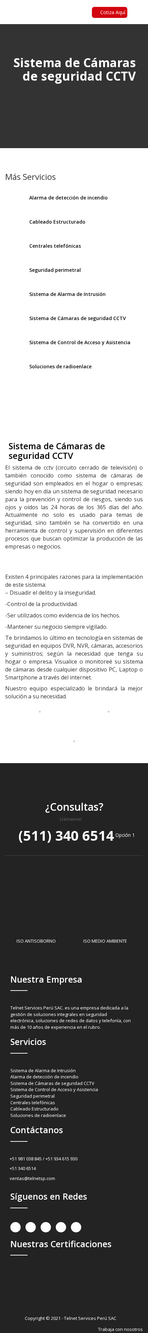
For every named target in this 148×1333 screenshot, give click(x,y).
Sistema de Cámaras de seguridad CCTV (52, 1083)
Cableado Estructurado (34, 1109)
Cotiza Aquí (112, 12)
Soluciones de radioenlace (38, 1115)
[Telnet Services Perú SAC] (25, 21)
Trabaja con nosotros (120, 1329)
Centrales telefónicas (32, 1102)
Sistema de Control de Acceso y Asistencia (54, 1089)
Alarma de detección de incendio (44, 1077)
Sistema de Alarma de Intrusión (43, 1070)
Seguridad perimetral (32, 1096)
